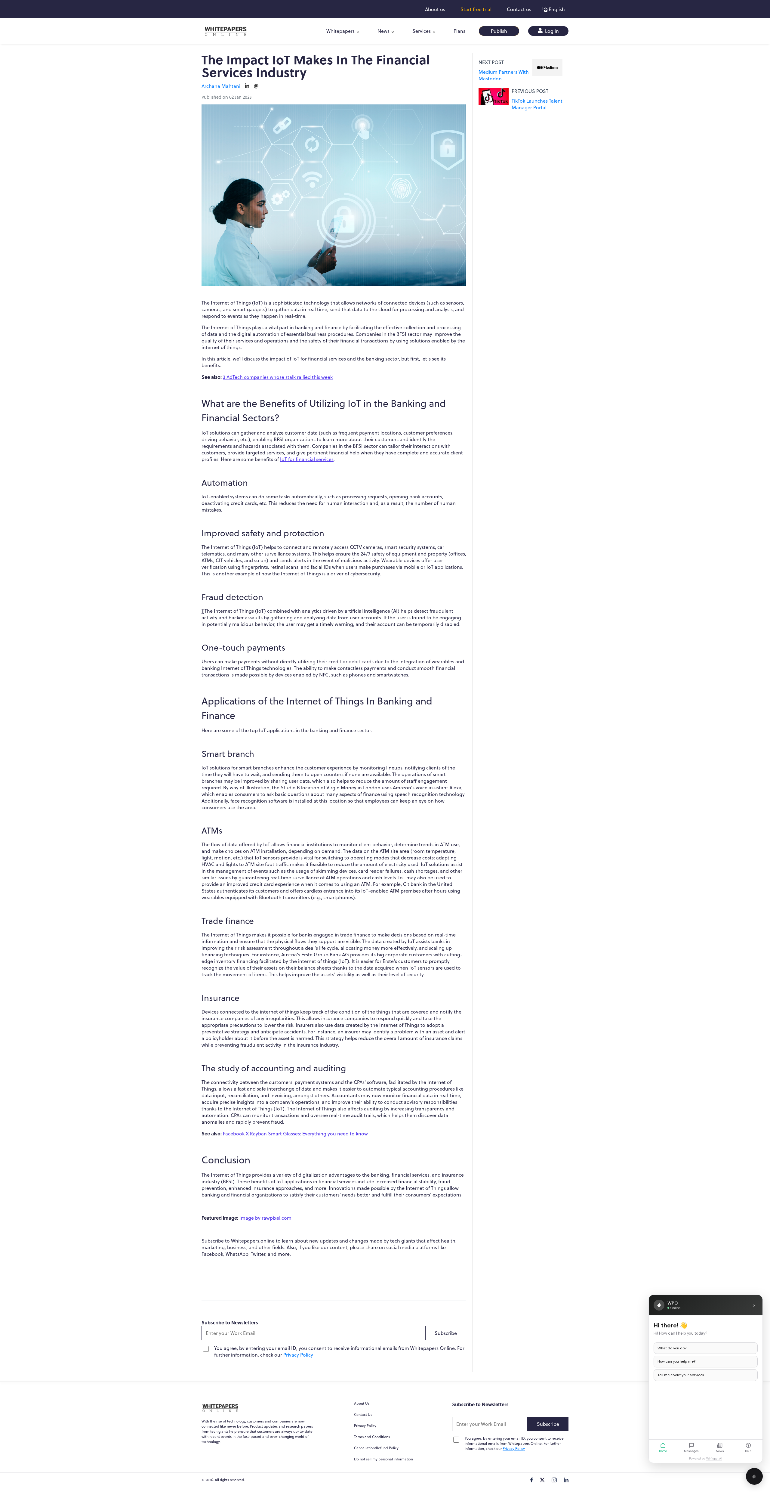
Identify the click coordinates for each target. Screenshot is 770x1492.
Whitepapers (340, 31)
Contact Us (363, 1414)
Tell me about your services (681, 1375)
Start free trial (475, 9)
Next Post (491, 62)
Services (421, 31)
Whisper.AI (714, 1458)
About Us (361, 1403)
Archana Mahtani (221, 86)
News (383, 31)
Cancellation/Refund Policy (376, 1447)
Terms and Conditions (372, 1436)
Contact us (519, 9)
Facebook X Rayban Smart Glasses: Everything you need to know (295, 1133)
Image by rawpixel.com (265, 1218)
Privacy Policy (298, 1354)
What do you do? (672, 1348)
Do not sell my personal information (383, 1459)
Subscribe (446, 1333)
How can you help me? (676, 1361)
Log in (551, 31)
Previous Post (530, 91)
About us (435, 9)
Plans (459, 31)
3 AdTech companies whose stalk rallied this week (278, 377)
